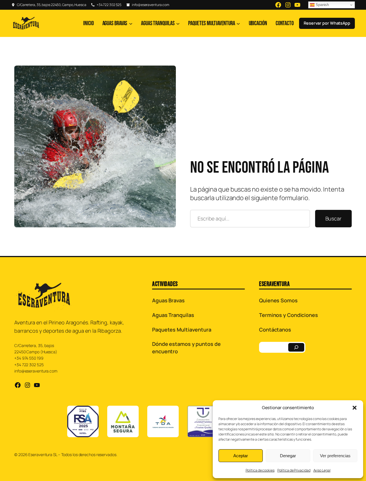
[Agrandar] (168, 73)
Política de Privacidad (294, 470)
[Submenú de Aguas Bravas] (130, 23)
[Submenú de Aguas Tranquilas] (178, 23)
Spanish (322, 5)
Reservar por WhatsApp (327, 23)
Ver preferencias (335, 455)
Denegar (288, 455)
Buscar (333, 218)
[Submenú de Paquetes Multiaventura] (238, 23)
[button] (354, 408)
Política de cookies (260, 470)
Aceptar (240, 455)
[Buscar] (296, 347)
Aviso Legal (322, 470)
